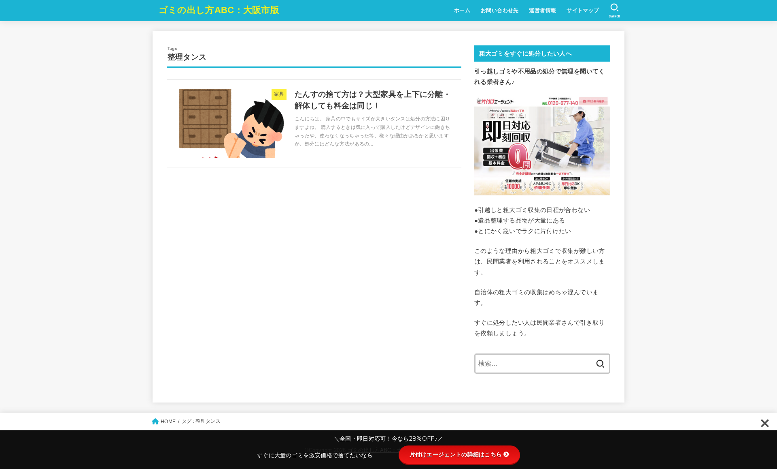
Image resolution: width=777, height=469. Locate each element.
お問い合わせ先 (500, 10)
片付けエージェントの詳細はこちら (456, 454)
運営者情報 (542, 10)
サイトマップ (583, 10)
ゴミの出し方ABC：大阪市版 (219, 10)
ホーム (462, 10)
